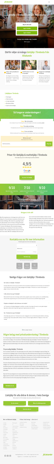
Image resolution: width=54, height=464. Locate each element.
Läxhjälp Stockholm (23, 422)
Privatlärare (5, 427)
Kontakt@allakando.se (19, 454)
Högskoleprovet (15, 432)
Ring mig (49, 143)
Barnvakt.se (15, 447)
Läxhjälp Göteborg (23, 427)
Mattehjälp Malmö (34, 427)
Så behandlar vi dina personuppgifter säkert (28, 260)
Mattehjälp (5, 437)
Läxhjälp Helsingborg (47, 427)
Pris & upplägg (5, 439)
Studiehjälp (5, 429)
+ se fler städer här (46, 428)
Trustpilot (28, 41)
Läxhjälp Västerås (46, 422)
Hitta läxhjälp (15, 427)
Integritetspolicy (6, 445)
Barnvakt (14, 442)
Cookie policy (5, 444)
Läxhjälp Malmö (34, 425)
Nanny (14, 429)
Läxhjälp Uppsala (34, 428)
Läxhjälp (4, 423)
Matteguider (15, 423)
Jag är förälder (27, 28)
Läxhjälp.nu (15, 448)
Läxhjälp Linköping (46, 425)
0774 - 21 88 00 (27, 454)
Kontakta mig (27, 256)
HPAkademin (15, 434)
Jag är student (27, 32)
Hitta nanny (15, 431)
